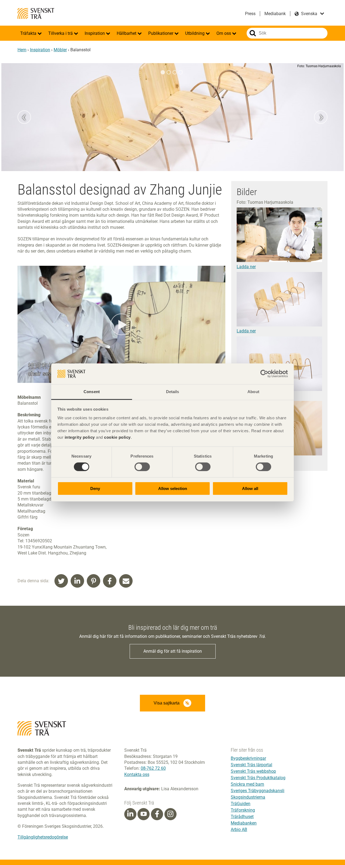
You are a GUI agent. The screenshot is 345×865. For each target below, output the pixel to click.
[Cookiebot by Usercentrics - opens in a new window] (264, 374)
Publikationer (161, 33)
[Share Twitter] (61, 581)
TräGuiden (240, 803)
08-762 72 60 (153, 768)
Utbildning (195, 33)
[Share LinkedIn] (77, 581)
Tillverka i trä (61, 33)
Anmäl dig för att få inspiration (172, 651)
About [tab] (253, 391)
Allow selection (172, 488)
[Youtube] (143, 814)
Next (320, 117)
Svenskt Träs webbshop (253, 771)
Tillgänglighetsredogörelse (43, 837)
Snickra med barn (247, 784)
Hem (22, 49)
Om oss (224, 33)
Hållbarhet (127, 33)
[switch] (142, 466)
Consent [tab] (92, 391)
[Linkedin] (130, 814)
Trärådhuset (242, 816)
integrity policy (80, 437)
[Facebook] (157, 814)
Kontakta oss (136, 774)
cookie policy (117, 437)
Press (250, 13)
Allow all (250, 488)
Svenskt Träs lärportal (251, 764)
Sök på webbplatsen (253, 33)
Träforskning (243, 810)
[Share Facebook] (109, 581)
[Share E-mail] (126, 581)
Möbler (60, 49)
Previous (24, 117)
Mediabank (275, 13)
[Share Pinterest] (93, 581)
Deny (95, 488)
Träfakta (28, 33)
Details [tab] (172, 391)
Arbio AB (239, 829)
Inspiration (95, 33)
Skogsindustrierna (248, 797)
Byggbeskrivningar (248, 758)
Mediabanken (244, 823)
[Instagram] (170, 814)
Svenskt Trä (36, 13)
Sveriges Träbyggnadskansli (257, 790)
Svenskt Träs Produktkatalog (258, 777)
